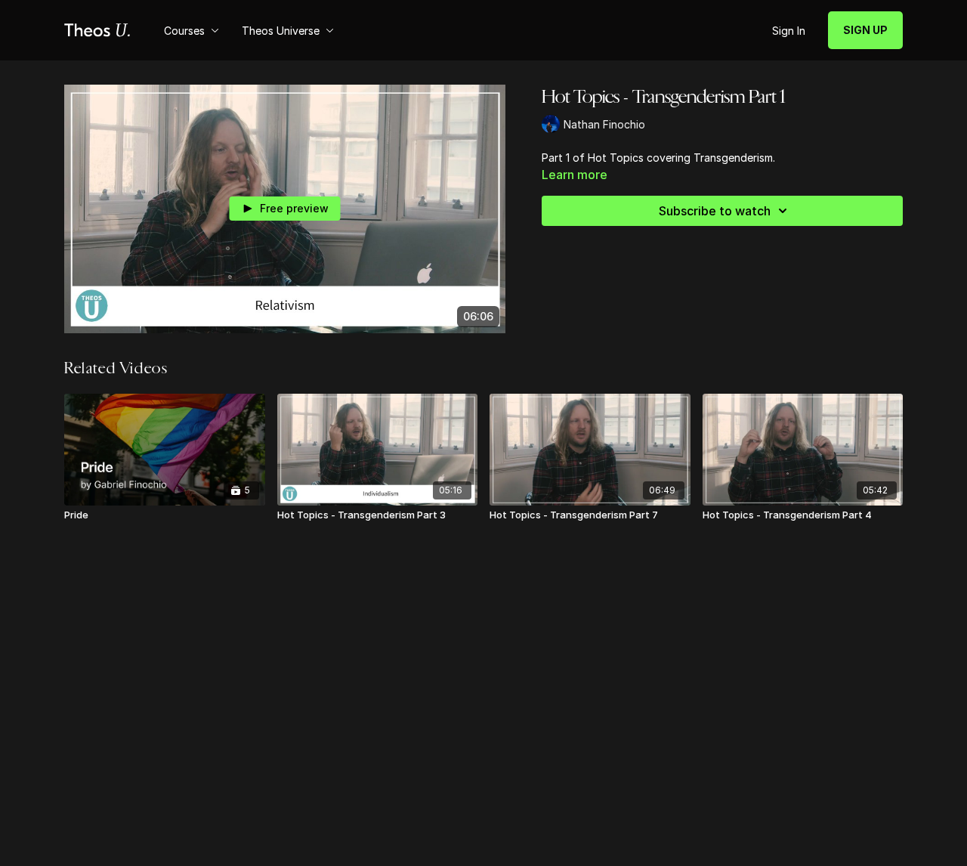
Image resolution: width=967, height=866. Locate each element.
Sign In (788, 30)
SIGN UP (865, 29)
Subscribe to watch (715, 210)
